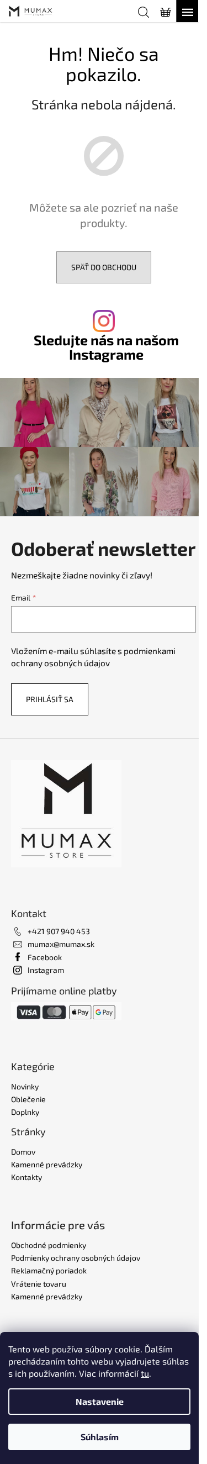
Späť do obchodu (103, 267)
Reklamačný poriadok (49, 1270)
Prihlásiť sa (49, 699)
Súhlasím (100, 1436)
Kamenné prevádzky (46, 1164)
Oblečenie (28, 1099)
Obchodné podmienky (48, 1245)
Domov (23, 1151)
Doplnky (25, 1112)
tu (145, 1373)
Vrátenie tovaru (38, 1283)
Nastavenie (100, 1401)
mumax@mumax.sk (61, 944)
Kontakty (26, 1177)
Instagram (46, 970)
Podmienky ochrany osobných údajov (75, 1257)
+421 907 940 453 (59, 931)
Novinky (25, 1086)
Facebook (45, 957)
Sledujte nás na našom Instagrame (106, 347)
